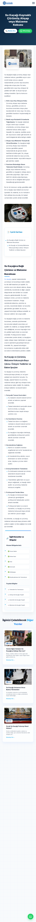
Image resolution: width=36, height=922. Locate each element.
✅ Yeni (10, 561)
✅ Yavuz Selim (12, 551)
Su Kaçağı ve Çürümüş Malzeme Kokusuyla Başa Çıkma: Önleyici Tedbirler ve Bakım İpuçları (19, 248)
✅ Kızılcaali (11, 567)
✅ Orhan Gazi (12, 556)
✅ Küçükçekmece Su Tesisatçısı (17, 577)
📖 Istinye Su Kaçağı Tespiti (16, 594)
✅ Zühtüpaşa (12, 572)
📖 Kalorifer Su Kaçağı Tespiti (16, 600)
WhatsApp (26, 31)
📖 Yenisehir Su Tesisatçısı (16, 589)
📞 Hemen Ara (10, 31)
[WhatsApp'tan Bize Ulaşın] (30, 916)
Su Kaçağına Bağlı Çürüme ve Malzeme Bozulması (16, 241)
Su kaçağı (7, 279)
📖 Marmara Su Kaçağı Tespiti (16, 605)
